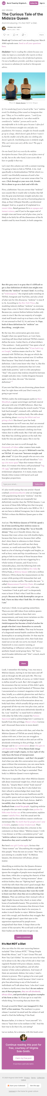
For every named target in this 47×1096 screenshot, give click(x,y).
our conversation (22, 745)
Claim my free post (23, 1058)
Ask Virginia (7, 10)
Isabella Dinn (14, 815)
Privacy (27, 1078)
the (20, 303)
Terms (33, 1078)
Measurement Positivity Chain (20, 584)
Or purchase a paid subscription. (23, 1064)
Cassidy (27, 587)
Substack (12, 1091)
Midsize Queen (20, 571)
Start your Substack (17, 1085)
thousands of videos (10, 447)
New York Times (28, 303)
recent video (7, 208)
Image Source (21, 103)
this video (33, 568)
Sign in (42, 3)
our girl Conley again (20, 845)
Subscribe (33, 3)
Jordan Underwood (26, 824)
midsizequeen (11, 293)
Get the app (34, 1085)
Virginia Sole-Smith (14, 27)
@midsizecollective (17, 492)
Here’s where (31, 721)
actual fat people (22, 806)
